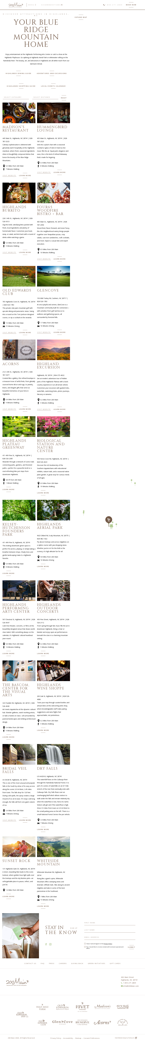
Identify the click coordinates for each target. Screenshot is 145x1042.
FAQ (43, 963)
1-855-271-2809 (114, 5)
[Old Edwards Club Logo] (42, 1022)
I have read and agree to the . (99, 943)
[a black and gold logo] (42, 1007)
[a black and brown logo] (62, 1007)
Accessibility (68, 1038)
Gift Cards (115, 963)
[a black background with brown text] (22, 1015)
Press (51, 963)
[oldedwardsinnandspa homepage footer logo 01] (82, 1022)
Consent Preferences (92, 1038)
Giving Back (77, 963)
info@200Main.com (131, 986)
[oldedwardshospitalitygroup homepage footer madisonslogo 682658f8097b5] (103, 1007)
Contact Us (30, 963)
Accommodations (51, 5)
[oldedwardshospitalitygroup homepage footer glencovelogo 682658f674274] (62, 1022)
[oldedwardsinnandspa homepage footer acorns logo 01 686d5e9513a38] (103, 1022)
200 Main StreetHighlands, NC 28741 (129, 978)
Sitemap (78, 1038)
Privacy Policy (108, 944)
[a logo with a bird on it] (123, 1022)
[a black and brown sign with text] (82, 1007)
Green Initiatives (96, 963)
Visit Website (9, 175)
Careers (63, 963)
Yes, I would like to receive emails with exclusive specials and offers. (104, 947)
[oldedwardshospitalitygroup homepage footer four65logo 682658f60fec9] (123, 1007)
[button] (25, 175)
